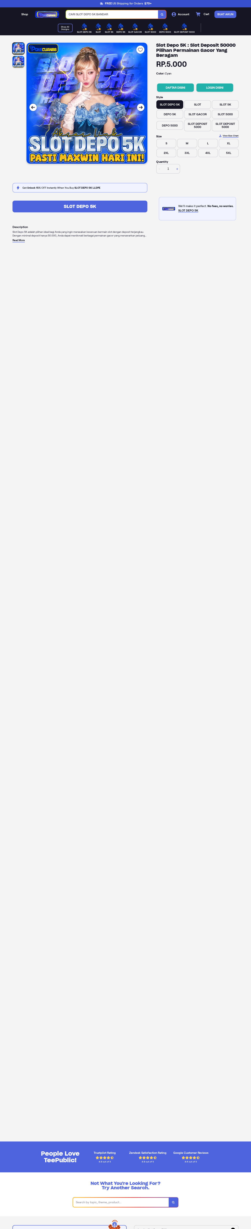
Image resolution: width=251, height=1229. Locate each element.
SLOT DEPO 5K (80, 206)
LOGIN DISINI (214, 87)
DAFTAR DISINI (175, 87)
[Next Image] (140, 107)
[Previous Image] (33, 107)
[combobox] (112, 14)
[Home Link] (47, 14)
